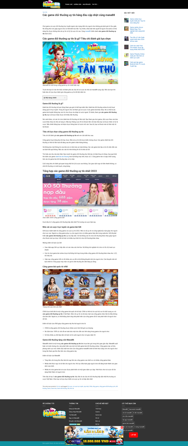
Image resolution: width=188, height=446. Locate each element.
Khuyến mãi (87, 4)
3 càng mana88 (139, 427)
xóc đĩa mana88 (128, 416)
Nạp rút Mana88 (74, 418)
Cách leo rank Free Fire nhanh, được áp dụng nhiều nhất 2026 (137, 47)
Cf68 (90, 386)
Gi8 (68, 388)
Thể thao (98, 409)
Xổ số (97, 418)
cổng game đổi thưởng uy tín (107, 386)
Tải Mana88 (72, 415)
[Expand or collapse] (65, 98)
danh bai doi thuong (62, 156)
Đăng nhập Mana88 (75, 412)
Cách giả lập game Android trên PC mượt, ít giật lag (137, 64)
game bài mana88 (128, 423)
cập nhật (86, 386)
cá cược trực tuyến (78, 386)
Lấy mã (133, 435)
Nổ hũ (97, 424)
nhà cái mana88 (128, 427)
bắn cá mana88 (127, 430)
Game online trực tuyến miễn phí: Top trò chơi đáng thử (137, 21)
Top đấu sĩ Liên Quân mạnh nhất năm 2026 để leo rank (137, 39)
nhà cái (72, 388)
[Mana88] (52, 4)
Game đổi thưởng (62, 388)
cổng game (95, 386)
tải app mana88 (127, 420)
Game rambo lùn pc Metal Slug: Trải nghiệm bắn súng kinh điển (137, 30)
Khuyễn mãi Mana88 (75, 421)
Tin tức (94, 4)
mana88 (88, 31)
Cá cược (70, 386)
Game (49, 388)
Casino (97, 412)
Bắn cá (97, 421)
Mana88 (125, 409)
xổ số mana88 (127, 413)
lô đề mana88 (137, 413)
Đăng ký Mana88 (74, 409)
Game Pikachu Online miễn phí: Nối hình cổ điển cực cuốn (137, 56)
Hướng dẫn (77, 4)
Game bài (53, 388)
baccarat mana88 (135, 409)
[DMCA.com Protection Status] (75, 424)
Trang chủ (68, 4)
